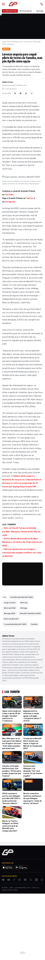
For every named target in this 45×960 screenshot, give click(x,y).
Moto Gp (23, 602)
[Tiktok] (14, 880)
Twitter (30, 198)
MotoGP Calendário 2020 (30, 613)
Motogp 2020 (9, 613)
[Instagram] (19, 880)
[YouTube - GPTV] (8, 880)
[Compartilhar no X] (15, 93)
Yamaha (34, 624)
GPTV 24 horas (26, 11)
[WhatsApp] (42, 880)
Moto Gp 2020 (10, 608)
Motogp (23, 608)
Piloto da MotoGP (11, 618)
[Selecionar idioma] (41, 4)
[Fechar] (22, 953)
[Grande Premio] (13, 4)
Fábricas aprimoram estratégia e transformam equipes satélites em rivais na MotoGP (22, 553)
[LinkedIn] (36, 880)
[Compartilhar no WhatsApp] (26, 93)
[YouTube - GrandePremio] (3, 880)
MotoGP (6, 49)
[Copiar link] (31, 93)
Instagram (10, 201)
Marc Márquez (13, 531)
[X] (31, 880)
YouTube (39, 11)
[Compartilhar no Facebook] (20, 93)
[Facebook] (25, 880)
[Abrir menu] (3, 4)
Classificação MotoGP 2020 (21, 597)
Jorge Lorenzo (10, 602)
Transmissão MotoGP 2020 (15, 624)
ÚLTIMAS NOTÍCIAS (10, 11)
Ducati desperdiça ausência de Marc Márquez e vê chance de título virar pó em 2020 (22, 542)
